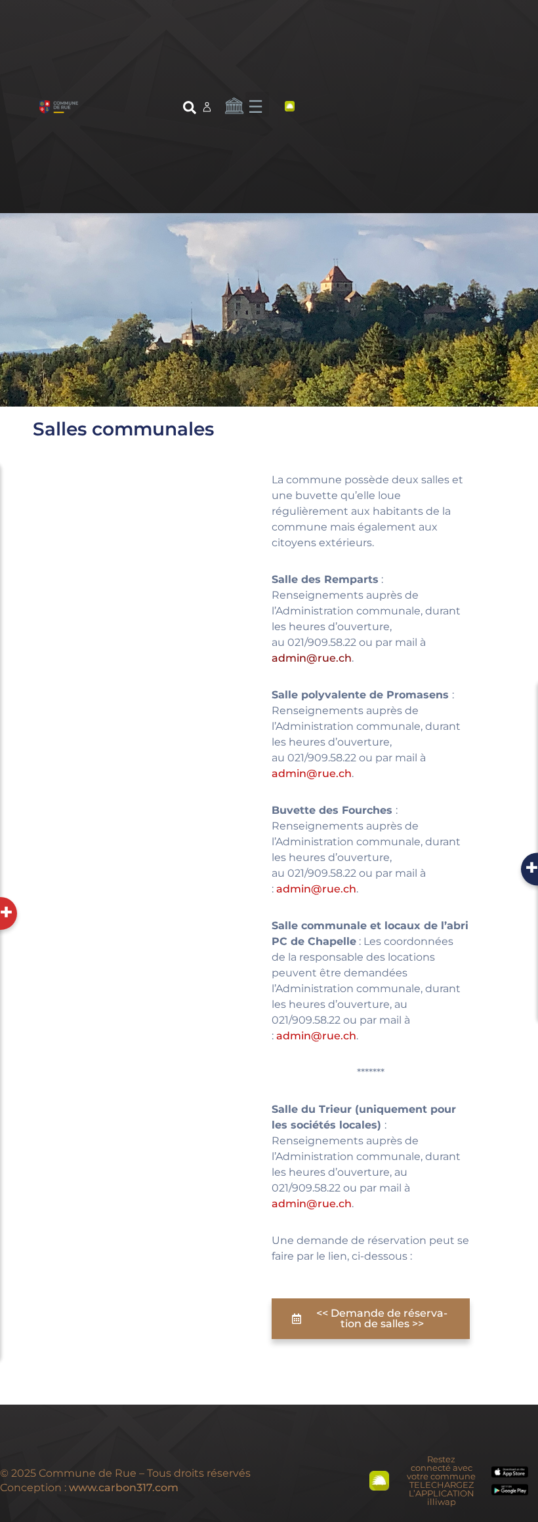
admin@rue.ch (312, 658)
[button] (257, 104)
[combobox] (117, 110)
